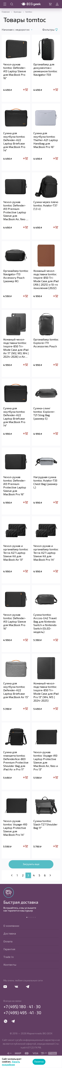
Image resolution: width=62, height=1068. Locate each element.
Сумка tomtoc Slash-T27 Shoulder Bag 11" (45, 824)
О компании (11, 925)
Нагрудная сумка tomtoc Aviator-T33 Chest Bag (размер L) (45, 482)
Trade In (8, 956)
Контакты (9, 964)
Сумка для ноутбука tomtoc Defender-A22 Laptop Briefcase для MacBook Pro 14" (14, 141)
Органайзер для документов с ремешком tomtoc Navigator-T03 (45, 69)
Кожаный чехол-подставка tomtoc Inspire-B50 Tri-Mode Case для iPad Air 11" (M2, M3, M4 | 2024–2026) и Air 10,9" (16, 348)
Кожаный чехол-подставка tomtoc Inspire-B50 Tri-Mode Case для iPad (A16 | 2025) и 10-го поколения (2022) (46, 279)
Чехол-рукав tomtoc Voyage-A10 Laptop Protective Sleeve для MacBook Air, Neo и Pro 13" (45, 760)
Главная (6, 11)
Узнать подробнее (11, 1063)
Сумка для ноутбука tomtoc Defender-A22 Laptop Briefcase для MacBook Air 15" (16, 690)
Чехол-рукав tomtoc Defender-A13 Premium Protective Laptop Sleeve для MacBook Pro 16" (14, 485)
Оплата (7, 941)
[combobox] (21, 29)
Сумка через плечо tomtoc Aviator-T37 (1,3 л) (45, 205)
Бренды (17, 11)
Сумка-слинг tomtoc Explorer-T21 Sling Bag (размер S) (44, 413)
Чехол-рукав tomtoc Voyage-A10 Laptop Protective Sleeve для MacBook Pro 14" (15, 827)
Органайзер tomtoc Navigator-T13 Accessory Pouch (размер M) (15, 276)
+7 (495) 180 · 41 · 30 (22, 1006)
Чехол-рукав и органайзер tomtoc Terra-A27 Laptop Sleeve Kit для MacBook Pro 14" (45, 552)
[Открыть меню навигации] (5, 4)
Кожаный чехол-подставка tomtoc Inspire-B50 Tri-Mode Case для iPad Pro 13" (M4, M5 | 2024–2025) (46, 692)
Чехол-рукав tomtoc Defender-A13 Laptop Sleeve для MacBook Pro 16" (14, 71)
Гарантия (9, 949)
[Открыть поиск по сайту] (12, 4)
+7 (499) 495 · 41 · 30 (22, 1012)
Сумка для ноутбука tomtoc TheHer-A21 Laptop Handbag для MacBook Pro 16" (45, 139)
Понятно (39, 1061)
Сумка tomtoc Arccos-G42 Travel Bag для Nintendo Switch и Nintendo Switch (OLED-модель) (45, 623)
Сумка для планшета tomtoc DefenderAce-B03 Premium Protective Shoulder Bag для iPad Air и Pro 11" (15, 760)
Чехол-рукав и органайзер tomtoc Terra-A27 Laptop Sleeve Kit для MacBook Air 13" (15, 552)
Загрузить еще (31, 864)
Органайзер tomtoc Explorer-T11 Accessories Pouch (46, 343)
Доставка (9, 933)
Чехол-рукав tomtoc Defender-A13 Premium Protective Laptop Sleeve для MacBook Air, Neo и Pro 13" (15, 210)
